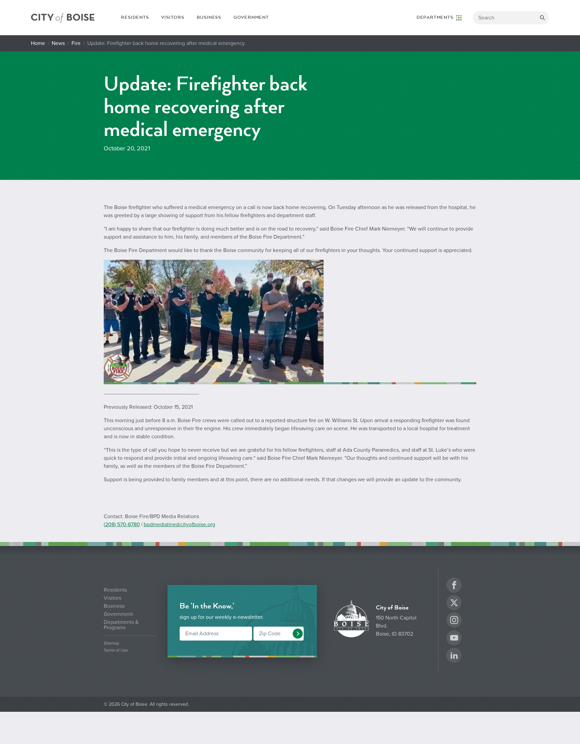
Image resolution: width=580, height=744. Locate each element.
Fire (76, 43)
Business (209, 17)
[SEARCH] (542, 18)
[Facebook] (454, 586)
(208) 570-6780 (122, 524)
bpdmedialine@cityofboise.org (179, 524)
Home (38, 43)
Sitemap (111, 643)
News (58, 43)
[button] (298, 634)
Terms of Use (116, 650)
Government (251, 17)
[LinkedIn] (454, 656)
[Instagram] (454, 621)
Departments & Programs (121, 624)
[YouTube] (454, 639)
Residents (135, 17)
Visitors (172, 17)
